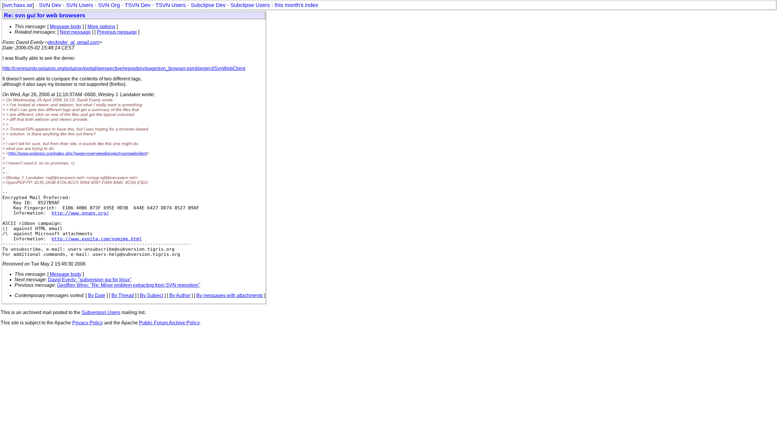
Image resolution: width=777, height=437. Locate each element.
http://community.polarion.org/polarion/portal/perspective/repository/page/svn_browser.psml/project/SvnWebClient (123, 68)
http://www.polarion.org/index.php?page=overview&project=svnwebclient (77, 153)
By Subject (151, 295)
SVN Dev (50, 5)
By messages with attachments (229, 295)
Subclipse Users (250, 5)
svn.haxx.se (18, 5)
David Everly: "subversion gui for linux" (89, 279)
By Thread (122, 295)
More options (101, 26)
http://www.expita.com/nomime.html (97, 238)
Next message (75, 32)
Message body (65, 26)
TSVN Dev (138, 5)
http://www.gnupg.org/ (80, 212)
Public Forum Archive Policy (169, 322)
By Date (96, 295)
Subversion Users (101, 312)
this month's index (296, 5)
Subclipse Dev (208, 5)
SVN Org (109, 5)
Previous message (117, 32)
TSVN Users (170, 5)
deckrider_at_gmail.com (73, 42)
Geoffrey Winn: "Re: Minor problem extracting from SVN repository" (128, 285)
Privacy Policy (87, 322)
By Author (179, 295)
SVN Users (79, 5)
